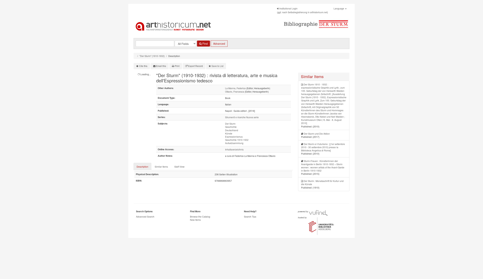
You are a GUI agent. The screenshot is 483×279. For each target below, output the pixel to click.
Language (339, 8)
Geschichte (231, 126)
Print (177, 65)
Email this (161, 65)
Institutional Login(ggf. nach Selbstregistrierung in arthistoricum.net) (302, 10)
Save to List (217, 65)
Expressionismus (234, 136)
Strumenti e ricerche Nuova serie (242, 117)
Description (142, 166)
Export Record (195, 65)
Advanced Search (145, 216)
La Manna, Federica (235, 88)
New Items (195, 219)
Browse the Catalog (200, 216)
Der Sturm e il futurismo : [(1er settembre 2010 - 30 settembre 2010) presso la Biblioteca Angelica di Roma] (323, 147)
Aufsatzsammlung (234, 143)
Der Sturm (230, 123)
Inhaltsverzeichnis (234, 149)
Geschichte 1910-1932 (236, 139)
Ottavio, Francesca (234, 91)
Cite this (143, 65)
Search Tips (250, 216)
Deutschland (231, 130)
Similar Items (161, 166)
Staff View (179, 166)
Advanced (219, 43)
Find (205, 43)
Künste (228, 133)
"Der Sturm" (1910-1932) (152, 55)
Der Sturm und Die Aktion (317, 133)
